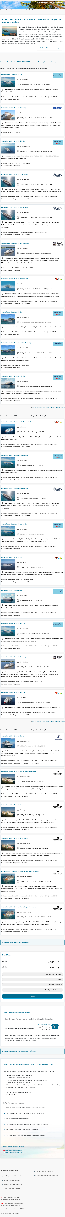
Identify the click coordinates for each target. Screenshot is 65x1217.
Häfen (23, 1209)
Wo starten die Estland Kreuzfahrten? (17, 1118)
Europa (17, 10)
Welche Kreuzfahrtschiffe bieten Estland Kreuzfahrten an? (23, 1129)
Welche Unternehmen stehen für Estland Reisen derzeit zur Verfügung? (27, 1124)
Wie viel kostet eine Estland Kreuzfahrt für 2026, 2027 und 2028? (25, 1108)
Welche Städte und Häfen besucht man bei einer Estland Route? (25, 1113)
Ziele (18, 1209)
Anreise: (5, 961)
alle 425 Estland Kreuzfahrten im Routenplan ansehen (48, 407)
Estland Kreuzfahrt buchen (29, 10)
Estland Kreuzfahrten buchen (14, 1150)
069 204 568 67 (10, 1094)
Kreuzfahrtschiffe (11, 1209)
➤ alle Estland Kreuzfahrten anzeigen (49, 48)
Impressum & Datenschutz (11, 1213)
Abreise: (5, 967)
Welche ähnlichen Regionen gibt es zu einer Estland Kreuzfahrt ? (26, 1135)
